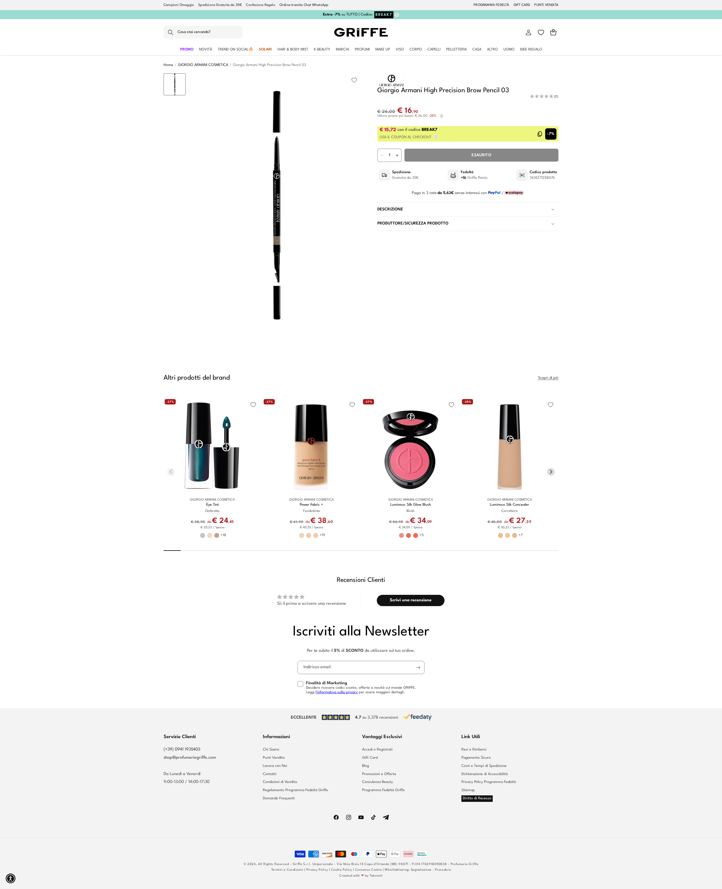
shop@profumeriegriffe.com (190, 758)
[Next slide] (175, 330)
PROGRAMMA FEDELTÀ (491, 5)
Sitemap (468, 790)
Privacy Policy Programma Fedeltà (488, 782)
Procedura (443, 870)
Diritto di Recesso (477, 798)
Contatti (269, 774)
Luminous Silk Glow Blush (410, 504)
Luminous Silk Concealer (509, 504)
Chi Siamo (271, 749)
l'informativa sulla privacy (337, 692)
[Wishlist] (541, 32)
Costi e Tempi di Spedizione (484, 766)
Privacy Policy (317, 870)
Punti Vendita (274, 758)
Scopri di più (548, 378)
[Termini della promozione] (397, 15)
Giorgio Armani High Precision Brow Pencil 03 (269, 65)
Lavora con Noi (275, 766)
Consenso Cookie (368, 870)
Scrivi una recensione (411, 600)
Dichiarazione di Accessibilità (484, 774)
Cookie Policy (341, 870)
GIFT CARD (522, 5)
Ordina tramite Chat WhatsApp (304, 5)
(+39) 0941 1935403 (182, 749)
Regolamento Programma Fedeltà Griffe (295, 790)
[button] (203, 32)
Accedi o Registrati (377, 749)
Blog (365, 766)
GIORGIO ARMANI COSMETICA (203, 65)
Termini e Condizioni (287, 870)
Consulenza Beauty (377, 782)
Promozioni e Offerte (379, 774)
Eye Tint (212, 504)
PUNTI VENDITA (546, 5)
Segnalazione (421, 870)
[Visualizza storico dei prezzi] (441, 116)
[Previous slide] (175, 82)
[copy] (540, 134)
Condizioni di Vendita (280, 782)
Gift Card (370, 758)
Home (168, 65)
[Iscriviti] (418, 667)
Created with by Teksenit (360, 875)
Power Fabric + (311, 504)
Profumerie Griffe (465, 864)
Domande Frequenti (279, 798)
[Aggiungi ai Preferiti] (354, 80)
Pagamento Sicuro (476, 758)
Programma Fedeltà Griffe (383, 790)
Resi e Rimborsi (474, 749)
